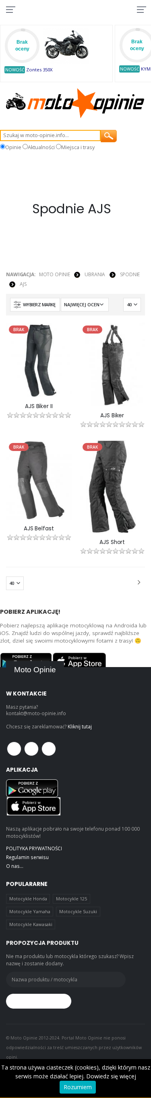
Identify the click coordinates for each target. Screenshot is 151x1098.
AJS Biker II (38, 406)
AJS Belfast (39, 528)
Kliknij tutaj (80, 726)
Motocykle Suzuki (78, 911)
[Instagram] (48, 749)
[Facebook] (14, 749)
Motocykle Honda (28, 899)
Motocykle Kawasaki (30, 924)
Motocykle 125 (71, 899)
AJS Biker (112, 415)
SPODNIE (130, 274)
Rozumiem (78, 1087)
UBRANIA (95, 274)
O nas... (14, 866)
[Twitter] (31, 749)
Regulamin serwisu (27, 857)
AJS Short (112, 542)
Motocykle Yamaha (29, 911)
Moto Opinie (54, 274)
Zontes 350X (39, 70)
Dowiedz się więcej (111, 1076)
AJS (23, 284)
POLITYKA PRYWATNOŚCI (34, 848)
